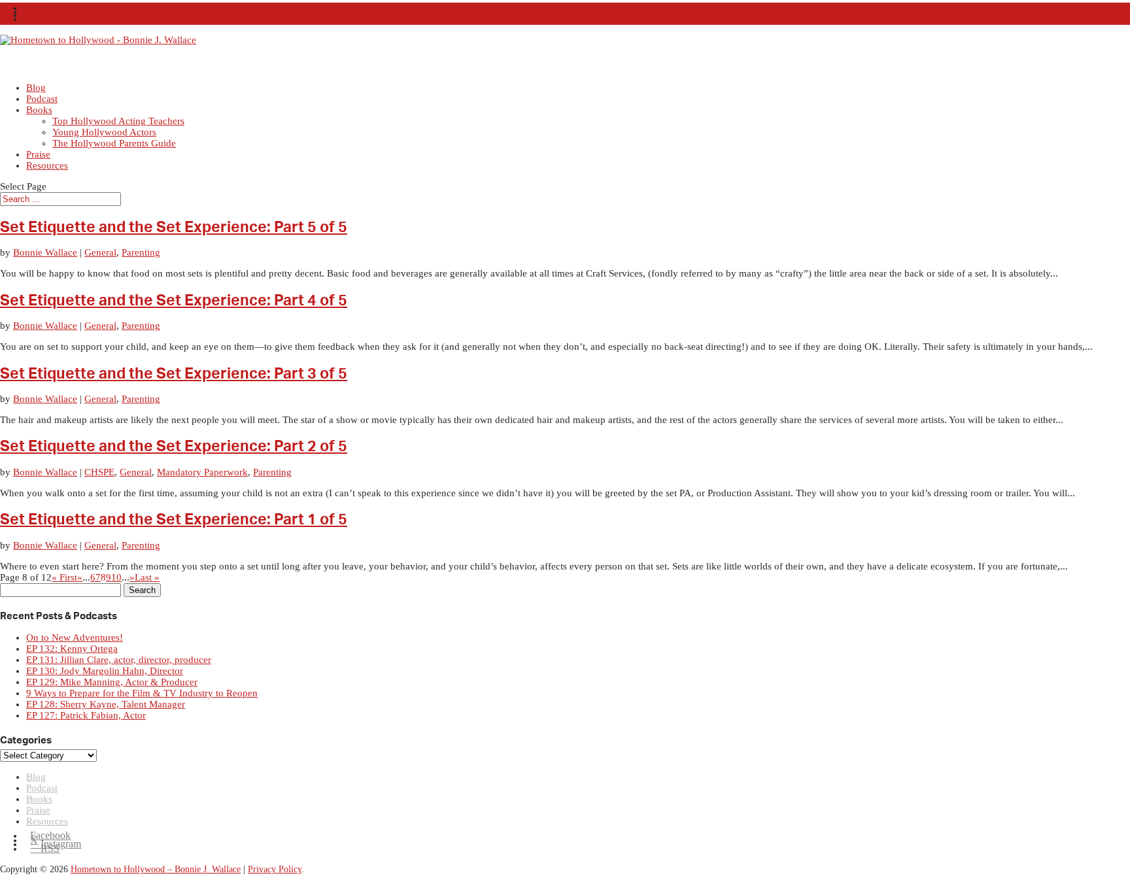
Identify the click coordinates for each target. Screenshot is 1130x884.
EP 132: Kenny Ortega (72, 648)
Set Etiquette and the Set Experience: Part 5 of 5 (173, 227)
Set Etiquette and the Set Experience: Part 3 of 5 (173, 374)
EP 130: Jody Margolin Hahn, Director (104, 671)
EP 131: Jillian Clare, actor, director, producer (118, 659)
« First (64, 577)
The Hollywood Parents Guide (114, 143)
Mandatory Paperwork (202, 472)
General (100, 252)
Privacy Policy (274, 869)
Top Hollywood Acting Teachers (118, 121)
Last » (147, 577)
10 (116, 577)
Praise (38, 810)
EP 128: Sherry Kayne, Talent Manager (105, 704)
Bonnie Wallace (45, 252)
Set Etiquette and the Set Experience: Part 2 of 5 (173, 446)
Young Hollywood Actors (104, 132)
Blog (36, 777)
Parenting (141, 252)
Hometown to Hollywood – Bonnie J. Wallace (156, 869)
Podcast (42, 788)
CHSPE (99, 472)
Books (39, 110)
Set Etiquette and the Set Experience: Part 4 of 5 (173, 301)
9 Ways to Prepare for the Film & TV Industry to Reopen (142, 693)
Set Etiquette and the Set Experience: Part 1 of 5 (173, 520)
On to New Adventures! (74, 637)
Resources (47, 165)
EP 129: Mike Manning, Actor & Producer (111, 682)
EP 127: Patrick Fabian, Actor (86, 715)
